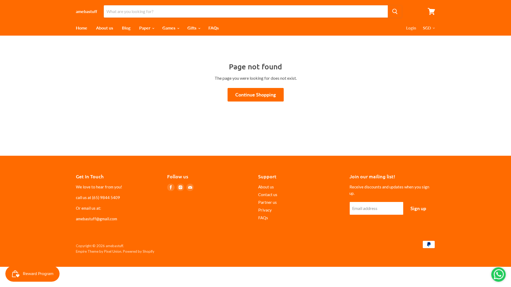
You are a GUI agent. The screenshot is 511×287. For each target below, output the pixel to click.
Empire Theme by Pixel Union (98, 251)
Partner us (267, 202)
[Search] (395, 11)
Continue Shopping (255, 95)
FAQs (213, 27)
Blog (126, 27)
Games (169, 27)
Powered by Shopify (138, 251)
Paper (145, 27)
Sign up (418, 208)
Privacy (265, 210)
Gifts (192, 27)
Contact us (267, 194)
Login (411, 28)
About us (104, 27)
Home (81, 27)
